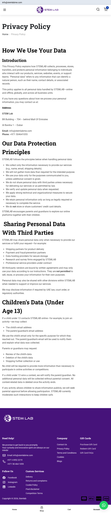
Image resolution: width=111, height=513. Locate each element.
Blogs (59, 461)
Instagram (12, 482)
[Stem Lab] (47, 9)
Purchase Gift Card (88, 444)
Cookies (60, 457)
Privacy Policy (63, 449)
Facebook (12, 477)
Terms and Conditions (66, 453)
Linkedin (11, 487)
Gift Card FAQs (86, 453)
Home (5, 34)
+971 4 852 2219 (14, 460)
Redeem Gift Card (88, 449)
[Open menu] (4, 10)
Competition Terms (34, 493)
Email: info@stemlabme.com (20, 455)
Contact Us (62, 444)
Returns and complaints (36, 481)
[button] (103, 505)
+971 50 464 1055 (15, 464)
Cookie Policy (32, 485)
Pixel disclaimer (32, 489)
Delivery (29, 477)
